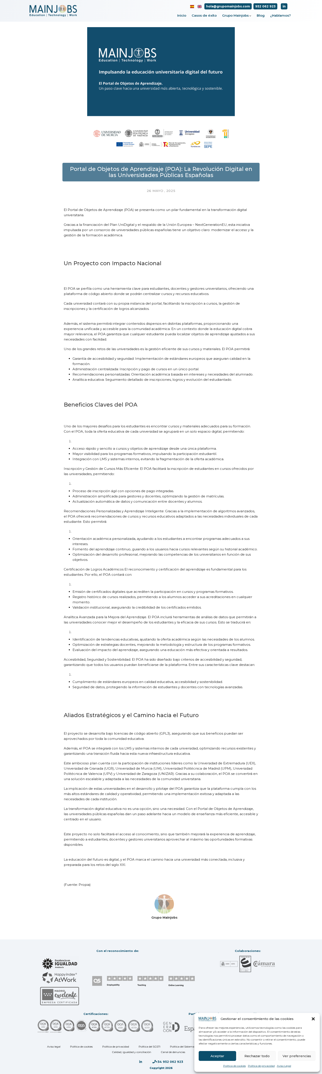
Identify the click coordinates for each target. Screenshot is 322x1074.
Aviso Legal (284, 1065)
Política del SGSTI (149, 1046)
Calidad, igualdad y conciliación (131, 1052)
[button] (313, 1019)
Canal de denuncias (173, 1052)
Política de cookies (234, 1065)
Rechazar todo (257, 1056)
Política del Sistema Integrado (188, 1046)
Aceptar (217, 1056)
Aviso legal (53, 1046)
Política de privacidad (261, 1065)
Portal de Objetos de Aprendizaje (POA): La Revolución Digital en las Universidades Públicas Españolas (161, 172)
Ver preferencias (297, 1056)
